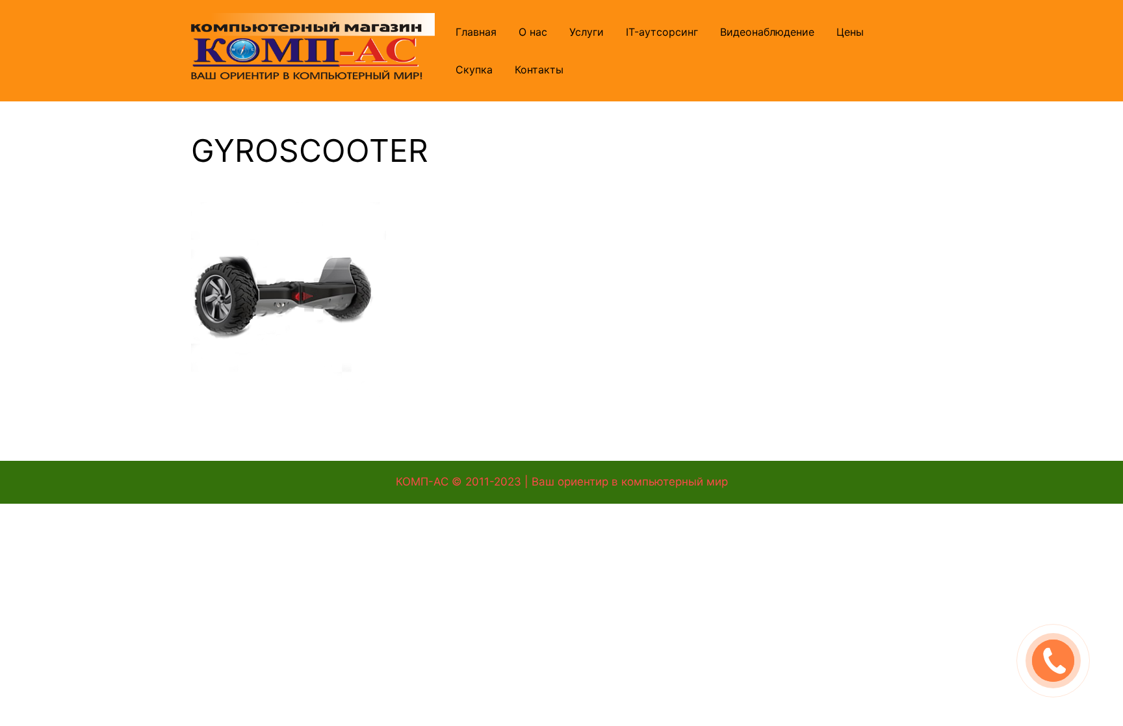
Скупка (474, 69)
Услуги (586, 31)
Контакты (539, 69)
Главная (476, 31)
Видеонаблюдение (767, 31)
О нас (533, 31)
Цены (850, 31)
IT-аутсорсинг (662, 31)
